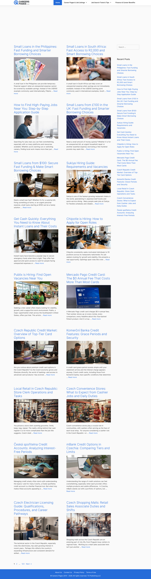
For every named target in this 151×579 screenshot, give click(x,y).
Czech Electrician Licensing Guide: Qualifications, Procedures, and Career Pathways (33, 508)
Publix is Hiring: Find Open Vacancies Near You (32, 276)
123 (23, 564)
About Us (58, 572)
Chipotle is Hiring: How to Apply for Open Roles (84, 220)
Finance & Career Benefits (125, 3)
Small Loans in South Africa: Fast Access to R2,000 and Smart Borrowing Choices (86, 50)
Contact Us (68, 572)
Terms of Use (91, 572)
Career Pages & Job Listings (74, 3)
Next (29, 564)
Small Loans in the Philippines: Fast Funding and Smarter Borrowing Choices (35, 50)
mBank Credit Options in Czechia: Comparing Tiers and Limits (88, 448)
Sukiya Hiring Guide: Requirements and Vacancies (87, 165)
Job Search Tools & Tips (100, 3)
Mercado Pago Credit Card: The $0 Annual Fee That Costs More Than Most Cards (88, 278)
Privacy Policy (79, 572)
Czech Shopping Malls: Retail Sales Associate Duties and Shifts (87, 506)
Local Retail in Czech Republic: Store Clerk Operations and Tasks (36, 392)
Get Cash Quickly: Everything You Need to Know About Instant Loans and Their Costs (35, 222)
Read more (90, 149)
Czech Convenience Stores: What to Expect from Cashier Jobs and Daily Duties (87, 392)
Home (58, 3)
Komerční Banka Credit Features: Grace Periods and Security (86, 334)
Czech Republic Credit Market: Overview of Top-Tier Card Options (35, 334)
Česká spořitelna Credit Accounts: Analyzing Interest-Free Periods (35, 448)
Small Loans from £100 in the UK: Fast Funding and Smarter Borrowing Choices (87, 108)
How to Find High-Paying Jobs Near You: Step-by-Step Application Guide (35, 108)
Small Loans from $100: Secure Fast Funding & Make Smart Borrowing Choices (36, 166)
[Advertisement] (75, 22)
